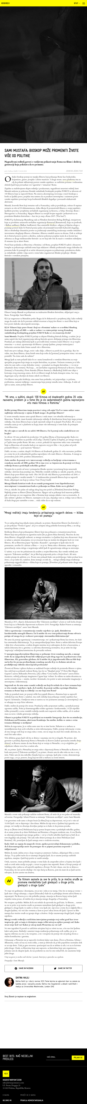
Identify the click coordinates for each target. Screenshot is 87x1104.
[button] (6, 1074)
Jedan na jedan (72, 171)
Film (80, 171)
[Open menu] (83, 3)
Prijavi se (78, 1058)
